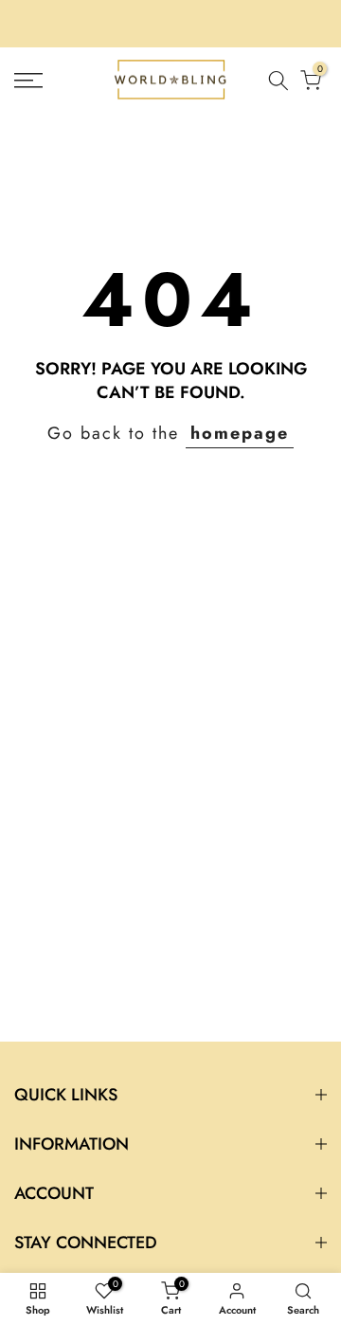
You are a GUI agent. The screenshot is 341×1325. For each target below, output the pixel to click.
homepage (239, 433)
